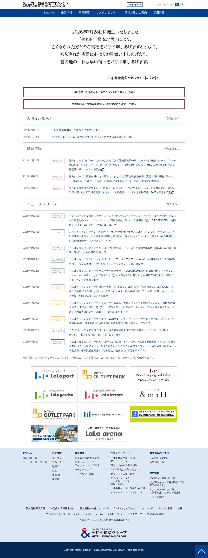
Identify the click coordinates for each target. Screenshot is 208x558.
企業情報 (66, 12)
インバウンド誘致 (84, 473)
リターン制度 (157, 496)
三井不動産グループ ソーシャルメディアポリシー (72, 514)
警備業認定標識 (155, 514)
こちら (82, 357)
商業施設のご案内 (136, 12)
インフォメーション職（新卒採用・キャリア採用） (165, 491)
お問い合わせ (115, 514)
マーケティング (83, 469)
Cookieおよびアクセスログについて (133, 508)
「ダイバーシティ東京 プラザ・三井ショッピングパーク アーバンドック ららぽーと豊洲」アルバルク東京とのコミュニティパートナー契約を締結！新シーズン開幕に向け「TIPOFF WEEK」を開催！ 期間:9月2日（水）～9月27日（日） (122, 220)
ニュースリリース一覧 (35, 462)
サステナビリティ (107, 12)
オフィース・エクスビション (126, 492)
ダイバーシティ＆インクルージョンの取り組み (120, 481)
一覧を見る (171, 118)
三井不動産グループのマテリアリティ (122, 459)
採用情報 (158, 12)
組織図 (55, 466)
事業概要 (84, 12)
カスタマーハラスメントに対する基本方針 (102, 519)
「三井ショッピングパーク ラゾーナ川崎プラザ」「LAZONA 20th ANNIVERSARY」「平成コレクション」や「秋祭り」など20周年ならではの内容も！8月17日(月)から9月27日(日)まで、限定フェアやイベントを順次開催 (122, 275)
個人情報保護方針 (35, 508)
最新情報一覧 (30, 458)
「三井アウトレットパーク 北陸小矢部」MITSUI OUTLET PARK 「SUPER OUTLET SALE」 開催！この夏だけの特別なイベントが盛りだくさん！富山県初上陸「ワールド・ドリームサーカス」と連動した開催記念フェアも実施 (122, 291)
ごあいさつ (58, 462)
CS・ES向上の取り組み (123, 469)
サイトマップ (135, 514)
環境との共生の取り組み (123, 465)
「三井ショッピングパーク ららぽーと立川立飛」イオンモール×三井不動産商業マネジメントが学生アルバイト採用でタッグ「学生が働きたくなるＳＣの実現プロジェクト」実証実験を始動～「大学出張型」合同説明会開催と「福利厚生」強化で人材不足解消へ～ (122, 346)
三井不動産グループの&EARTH (127, 488)
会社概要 (57, 458)
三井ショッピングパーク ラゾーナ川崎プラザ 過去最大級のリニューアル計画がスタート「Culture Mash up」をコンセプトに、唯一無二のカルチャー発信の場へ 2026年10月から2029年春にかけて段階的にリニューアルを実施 (122, 165)
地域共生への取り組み (122, 473)
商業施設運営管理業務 (87, 458)
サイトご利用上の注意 (170, 508)
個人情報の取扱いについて (94, 508)
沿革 (54, 470)
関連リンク (58, 479)
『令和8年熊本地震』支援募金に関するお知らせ (77, 130)
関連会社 (57, 475)
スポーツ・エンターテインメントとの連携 (87, 463)
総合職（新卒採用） (160, 478)
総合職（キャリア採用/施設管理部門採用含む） (167, 484)
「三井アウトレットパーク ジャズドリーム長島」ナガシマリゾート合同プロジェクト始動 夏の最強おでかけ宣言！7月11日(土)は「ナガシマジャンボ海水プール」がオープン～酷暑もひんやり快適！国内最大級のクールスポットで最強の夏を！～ (122, 307)
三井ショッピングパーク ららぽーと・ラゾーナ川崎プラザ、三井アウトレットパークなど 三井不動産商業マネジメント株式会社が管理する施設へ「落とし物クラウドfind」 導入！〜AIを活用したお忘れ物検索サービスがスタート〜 (122, 236)
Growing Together (159, 458)
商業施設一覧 (157, 462)
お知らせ (49, 12)
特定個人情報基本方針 (62, 508)
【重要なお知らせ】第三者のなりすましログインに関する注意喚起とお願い (92, 137)
